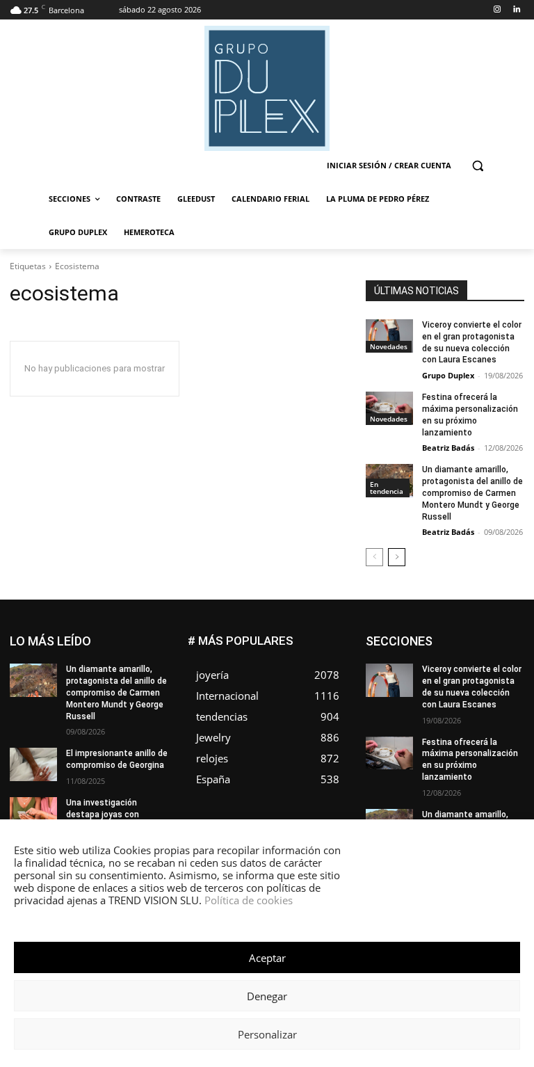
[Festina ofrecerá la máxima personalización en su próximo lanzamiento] (389, 408)
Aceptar (267, 958)
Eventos (508, 657)
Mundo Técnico (429, 709)
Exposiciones (456, 667)
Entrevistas (454, 657)
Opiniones (440, 719)
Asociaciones (437, 636)
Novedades (388, 346)
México (509, 698)
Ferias (512, 667)
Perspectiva (501, 719)
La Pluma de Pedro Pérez (475, 688)
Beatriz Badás (448, 447)
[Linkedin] (516, 10)
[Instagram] (497, 10)
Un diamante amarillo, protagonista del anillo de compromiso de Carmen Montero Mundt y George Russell (472, 493)
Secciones (502, 730)
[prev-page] (374, 557)
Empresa (438, 646)
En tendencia (386, 487)
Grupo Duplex (448, 375)
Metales (462, 698)
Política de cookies (248, 900)
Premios (448, 730)
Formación (433, 678)
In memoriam (498, 678)
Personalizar (267, 1034)
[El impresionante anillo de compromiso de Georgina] (33, 764)
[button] (477, 166)
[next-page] (396, 557)
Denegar (267, 996)
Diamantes (502, 636)
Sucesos (506, 740)
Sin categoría (444, 740)
